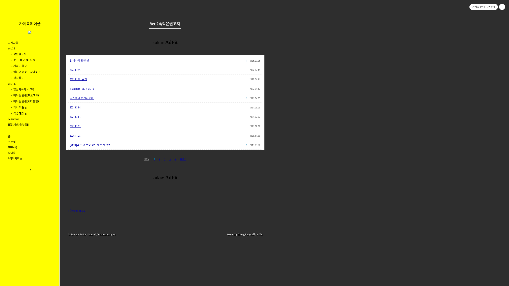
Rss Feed (71, 234)
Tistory (241, 234)
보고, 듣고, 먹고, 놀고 (25, 60)
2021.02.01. (75, 116)
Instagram (111, 234)
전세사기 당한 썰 (79, 60)
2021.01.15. (75, 126)
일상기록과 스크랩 (24, 89)
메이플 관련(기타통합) (26, 101)
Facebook (91, 234)
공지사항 (13, 42)
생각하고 (18, 77)
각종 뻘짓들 (20, 113)
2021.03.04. (75, 107)
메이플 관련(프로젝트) (26, 95)
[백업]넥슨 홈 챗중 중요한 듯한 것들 (90, 145)
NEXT (183, 159)
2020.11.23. (75, 135)
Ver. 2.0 (11, 48)
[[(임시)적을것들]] (18, 124)
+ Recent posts (76, 211)
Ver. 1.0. (12, 83)
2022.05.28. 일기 (78, 79)
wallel (259, 234)
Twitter (83, 234)
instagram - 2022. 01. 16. (82, 88)
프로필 (12, 141)
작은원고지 (19, 54)
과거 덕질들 (20, 107)
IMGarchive (13, 119)
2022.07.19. (75, 70)
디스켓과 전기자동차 (82, 98)
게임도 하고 (20, 66)
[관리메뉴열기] (502, 7)
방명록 (12, 153)
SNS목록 (12, 147)
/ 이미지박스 (15, 158)
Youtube (101, 234)
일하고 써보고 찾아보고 (26, 71)
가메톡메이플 (30, 23)
